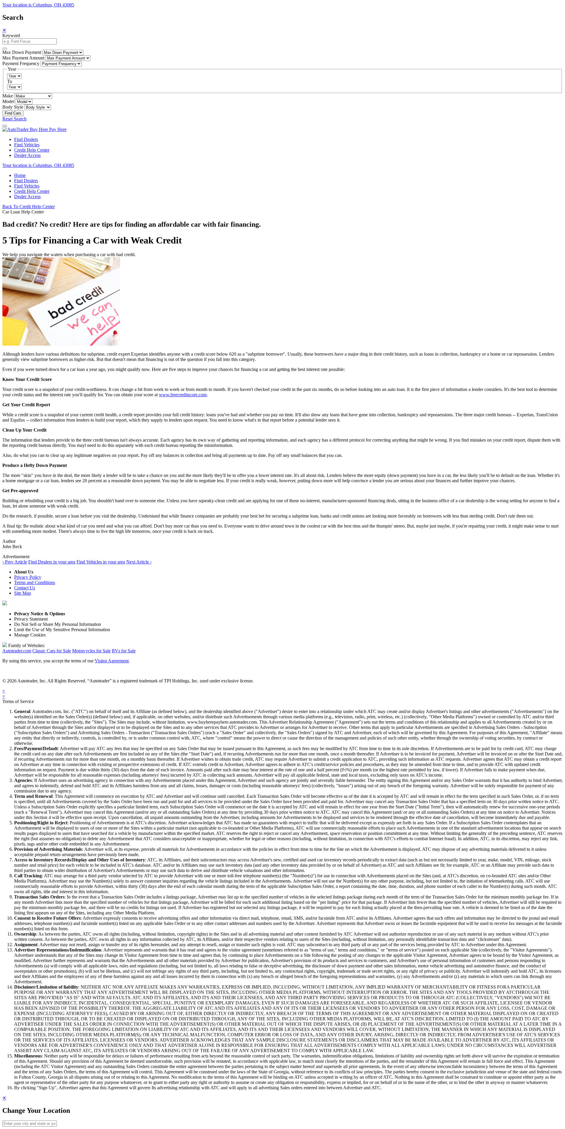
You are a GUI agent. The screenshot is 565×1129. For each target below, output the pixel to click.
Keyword (11, 35)
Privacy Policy (27, 577)
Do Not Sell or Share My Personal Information (57, 624)
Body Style (12, 107)
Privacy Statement (31, 618)
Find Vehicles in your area (101, 561)
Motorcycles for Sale (91, 650)
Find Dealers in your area (51, 561)
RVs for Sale (124, 650)
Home (20, 175)
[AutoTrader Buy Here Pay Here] (34, 129)
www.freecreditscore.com (183, 394)
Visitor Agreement (112, 660)
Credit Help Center (31, 149)
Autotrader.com (16, 650)
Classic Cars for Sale (51, 650)
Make (7, 95)
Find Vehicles (26, 144)
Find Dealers (26, 139)
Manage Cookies (30, 634)
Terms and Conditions (34, 582)
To (9, 81)
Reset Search (14, 118)
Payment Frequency (20, 63)
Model (8, 101)
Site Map (22, 593)
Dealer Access (27, 155)
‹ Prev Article (14, 561)
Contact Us (24, 587)
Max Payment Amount (23, 57)
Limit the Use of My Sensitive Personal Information (62, 629)
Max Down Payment (21, 52)
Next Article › (139, 561)
